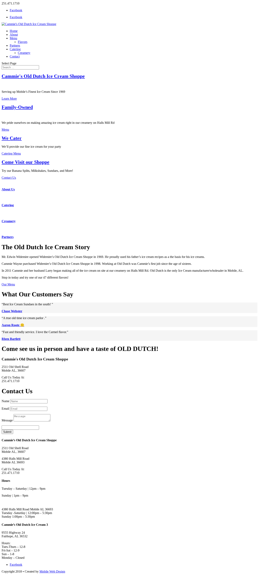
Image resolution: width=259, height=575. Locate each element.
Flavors (22, 42)
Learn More (9, 98)
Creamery (24, 53)
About (14, 34)
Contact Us (9, 177)
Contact (15, 56)
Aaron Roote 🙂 (13, 325)
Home (14, 31)
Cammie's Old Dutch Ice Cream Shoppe (43, 76)
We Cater (12, 138)
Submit (7, 431)
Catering (15, 49)
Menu (13, 38)
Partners (15, 45)
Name (5, 401)
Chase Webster (12, 311)
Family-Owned (17, 107)
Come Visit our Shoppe (25, 162)
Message (7, 420)
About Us (8, 189)
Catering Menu (11, 153)
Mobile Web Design (52, 571)
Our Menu (8, 284)
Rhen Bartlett (11, 339)
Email (5, 408)
